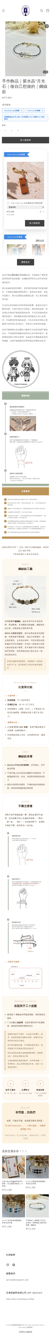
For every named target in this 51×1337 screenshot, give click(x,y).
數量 (4, 125)
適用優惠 (6, 104)
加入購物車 (25, 140)
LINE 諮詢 (31, 1125)
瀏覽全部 (40, 240)
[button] (3, 11)
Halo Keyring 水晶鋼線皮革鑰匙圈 (26, 203)
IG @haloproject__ (14, 1125)
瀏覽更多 (25, 262)
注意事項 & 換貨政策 (25, 1332)
